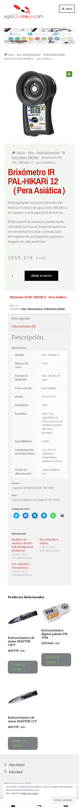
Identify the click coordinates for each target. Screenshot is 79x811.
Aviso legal (16, 771)
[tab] (39, 318)
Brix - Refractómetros (29, 54)
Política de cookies (29, 793)
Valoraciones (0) (23, 326)
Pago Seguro (17, 764)
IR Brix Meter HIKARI (54, 54)
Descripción (20, 318)
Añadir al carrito (41, 276)
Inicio (11, 54)
